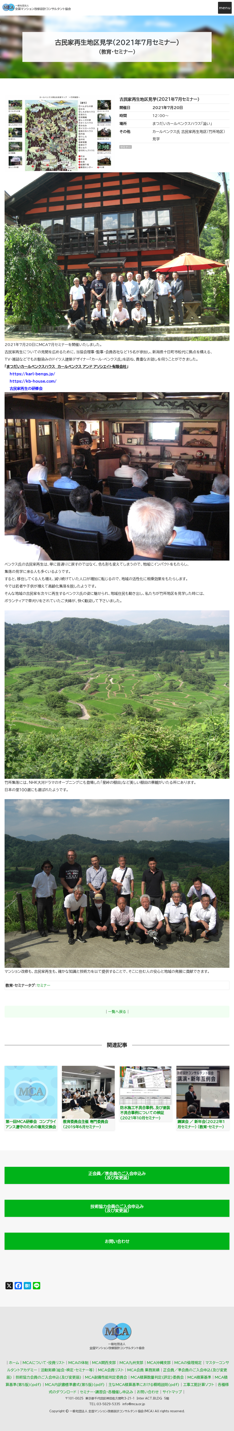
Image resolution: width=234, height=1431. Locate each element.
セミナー (43, 985)
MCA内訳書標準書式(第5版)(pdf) (75, 1384)
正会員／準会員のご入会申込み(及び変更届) (117, 1175)
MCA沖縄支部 (159, 1363)
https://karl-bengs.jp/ (32, 374)
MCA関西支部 (104, 1363)
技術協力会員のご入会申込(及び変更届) (48, 1377)
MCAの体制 (78, 1363)
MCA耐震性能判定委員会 (106, 1377)
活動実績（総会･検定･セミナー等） (67, 1370)
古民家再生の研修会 (26, 388)
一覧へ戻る (117, 1011)
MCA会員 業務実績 (143, 1370)
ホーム (14, 1363)
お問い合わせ (117, 1241)
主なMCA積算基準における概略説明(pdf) (143, 1384)
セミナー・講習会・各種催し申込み (106, 1392)
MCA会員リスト (111, 1370)
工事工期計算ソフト (198, 1384)
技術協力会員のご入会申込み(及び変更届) (117, 1208)
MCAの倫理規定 (188, 1363)
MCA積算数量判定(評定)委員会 (157, 1377)
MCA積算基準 (199, 1377)
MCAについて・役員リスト (44, 1363)
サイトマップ (172, 1392)
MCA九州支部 (131, 1363)
